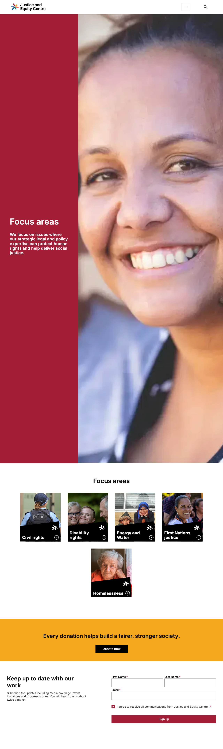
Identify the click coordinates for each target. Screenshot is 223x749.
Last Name (171, 677)
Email (115, 690)
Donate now (112, 649)
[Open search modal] (205, 6)
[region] (39, 238)
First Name (119, 677)
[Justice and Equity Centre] (28, 7)
